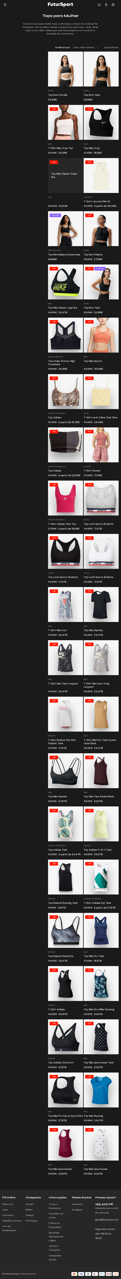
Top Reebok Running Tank (63, 903)
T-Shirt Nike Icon (57, 630)
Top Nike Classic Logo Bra (62, 307)
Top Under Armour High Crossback (61, 362)
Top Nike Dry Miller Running (99, 1009)
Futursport (15, 1274)
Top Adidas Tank (57, 849)
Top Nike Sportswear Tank (99, 1062)
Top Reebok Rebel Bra (60, 956)
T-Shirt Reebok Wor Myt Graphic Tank (62, 741)
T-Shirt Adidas (56, 1009)
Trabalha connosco (12, 1220)
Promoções (32, 1220)
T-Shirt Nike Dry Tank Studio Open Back (100, 741)
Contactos (8, 1215)
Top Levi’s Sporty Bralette (98, 524)
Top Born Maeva (93, 254)
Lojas (5, 1209)
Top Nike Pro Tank (94, 956)
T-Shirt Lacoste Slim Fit (97, 201)
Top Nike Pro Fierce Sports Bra (65, 1115)
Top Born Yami (92, 95)
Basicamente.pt (29, 1274)
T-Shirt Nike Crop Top (60, 148)
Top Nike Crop (92, 148)
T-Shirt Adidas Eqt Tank (97, 903)
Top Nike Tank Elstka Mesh (99, 796)
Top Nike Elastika (93, 630)
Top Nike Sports (93, 361)
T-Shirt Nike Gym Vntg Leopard (96, 685)
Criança (30, 1215)
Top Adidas (54, 417)
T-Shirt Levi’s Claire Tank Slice (100, 417)
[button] (99, 4)
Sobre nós (7, 1204)
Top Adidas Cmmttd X (61, 1062)
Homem (30, 1204)
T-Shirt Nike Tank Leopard (63, 683)
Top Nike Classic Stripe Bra (64, 175)
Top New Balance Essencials (64, 254)
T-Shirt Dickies (92, 470)
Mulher (29, 1209)
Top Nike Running (93, 1115)
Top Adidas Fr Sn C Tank (98, 849)
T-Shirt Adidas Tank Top (62, 524)
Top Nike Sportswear (60, 1169)
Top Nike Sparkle (57, 796)
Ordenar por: (62, 47)
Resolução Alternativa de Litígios (56, 1236)
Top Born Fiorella (57, 95)
